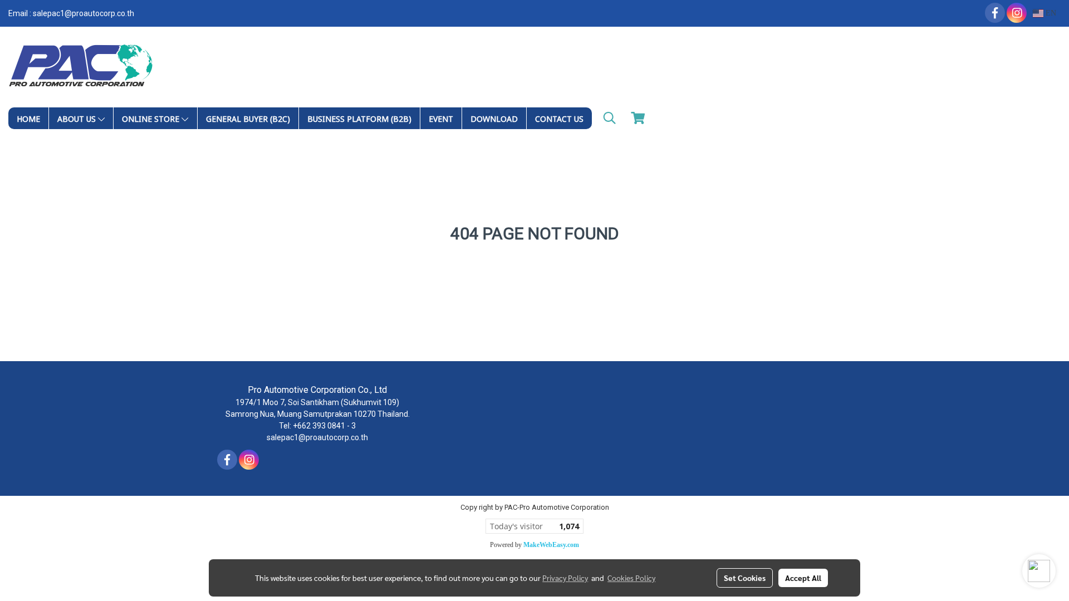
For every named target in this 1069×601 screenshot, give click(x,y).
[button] (609, 118)
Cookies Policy (631, 578)
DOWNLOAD (494, 118)
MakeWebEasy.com (551, 545)
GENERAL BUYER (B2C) (248, 118)
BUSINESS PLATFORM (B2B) (359, 118)
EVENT (441, 118)
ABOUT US (77, 118)
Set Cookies (745, 578)
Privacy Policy (565, 578)
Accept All (803, 578)
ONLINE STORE (152, 118)
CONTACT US (559, 118)
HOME (28, 118)
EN (1049, 13)
